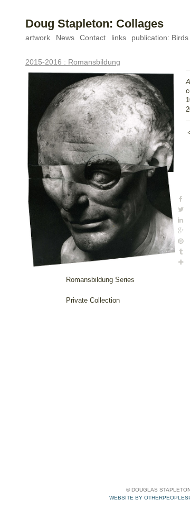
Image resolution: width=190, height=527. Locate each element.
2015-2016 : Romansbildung (72, 62)
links (118, 37)
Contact (93, 37)
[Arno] (100, 169)
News (65, 37)
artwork (37, 37)
